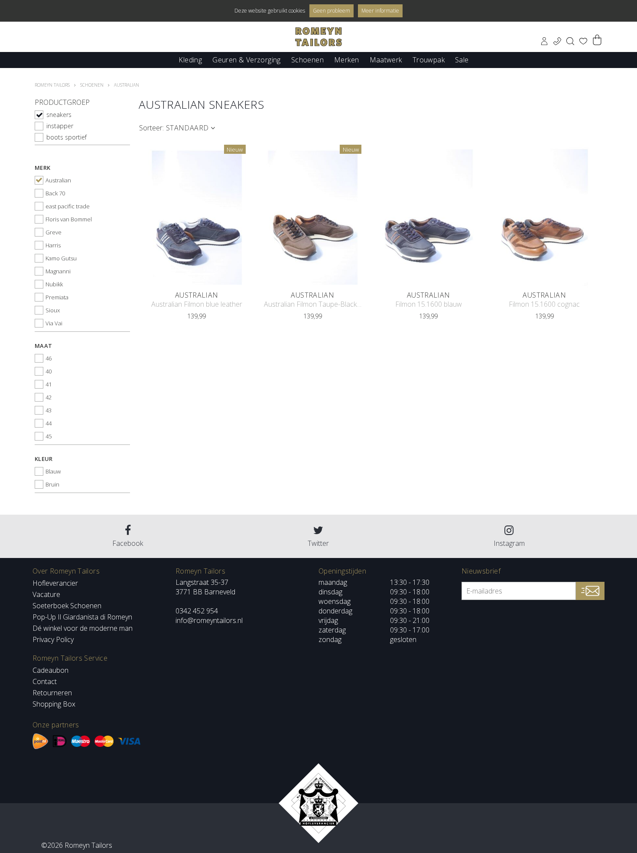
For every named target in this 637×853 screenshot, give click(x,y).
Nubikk (54, 284)
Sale (462, 59)
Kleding (190, 59)
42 (49, 397)
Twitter (318, 543)
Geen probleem (331, 10)
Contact (44, 681)
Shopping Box (53, 704)
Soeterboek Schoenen (66, 605)
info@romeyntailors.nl (209, 620)
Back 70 (55, 193)
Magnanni (58, 271)
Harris (53, 245)
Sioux (53, 310)
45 (49, 436)
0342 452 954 (197, 611)
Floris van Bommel (69, 219)
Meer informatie (380, 10)
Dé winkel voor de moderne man (82, 628)
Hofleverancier (55, 583)
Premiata (57, 297)
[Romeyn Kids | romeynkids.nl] (318, 37)
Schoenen (307, 59)
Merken (346, 59)
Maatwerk (386, 59)
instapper (59, 126)
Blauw (53, 471)
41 (49, 384)
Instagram (509, 543)
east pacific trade (68, 206)
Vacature (46, 594)
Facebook (127, 543)
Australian (58, 180)
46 (49, 358)
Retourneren (52, 692)
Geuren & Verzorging (246, 59)
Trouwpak (429, 59)
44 (49, 423)
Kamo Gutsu (61, 258)
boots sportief (66, 137)
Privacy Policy (53, 639)
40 (49, 371)
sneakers (59, 114)
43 (49, 410)
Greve (54, 232)
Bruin (52, 484)
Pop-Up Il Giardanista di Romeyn (82, 617)
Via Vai (54, 323)
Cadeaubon (50, 670)
